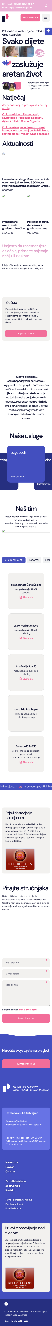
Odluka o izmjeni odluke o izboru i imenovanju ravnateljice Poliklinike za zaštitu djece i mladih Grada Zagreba (25, 130)
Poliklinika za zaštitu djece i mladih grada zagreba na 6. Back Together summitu (38, 225)
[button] (48, 31)
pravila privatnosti (27, 1009)
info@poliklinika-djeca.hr (29, 1124)
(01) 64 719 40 (9, 4)
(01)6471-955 (25, 4)
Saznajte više (17, 476)
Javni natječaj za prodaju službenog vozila (25, 106)
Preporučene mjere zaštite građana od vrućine (13, 225)
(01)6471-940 (20, 1121)
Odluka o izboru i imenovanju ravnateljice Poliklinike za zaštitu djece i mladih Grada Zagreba (22, 118)
